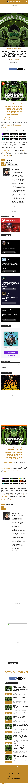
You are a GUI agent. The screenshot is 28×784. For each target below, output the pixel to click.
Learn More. (16, 781)
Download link (8, 162)
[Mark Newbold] (10, 59)
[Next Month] (19, 364)
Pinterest (24, 125)
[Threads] (16, 206)
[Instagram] (14, 206)
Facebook (13, 125)
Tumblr (4, 127)
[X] (15, 773)
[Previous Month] (18, 364)
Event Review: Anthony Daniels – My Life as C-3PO (10, 673)
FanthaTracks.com (5, 119)
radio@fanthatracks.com (7, 124)
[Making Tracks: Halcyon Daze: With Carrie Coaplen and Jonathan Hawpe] (8, 737)
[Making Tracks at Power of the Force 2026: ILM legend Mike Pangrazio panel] (8, 707)
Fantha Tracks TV (8, 150)
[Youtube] (19, 773)
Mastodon (3, 783)
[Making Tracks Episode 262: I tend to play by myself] (8, 718)
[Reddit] (13, 770)
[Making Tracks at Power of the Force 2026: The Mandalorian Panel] (8, 748)
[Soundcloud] (20, 770)
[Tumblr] (9, 773)
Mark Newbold (15, 59)
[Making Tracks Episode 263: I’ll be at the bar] (8, 699)
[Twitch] (12, 773)
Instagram (18, 125)
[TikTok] (23, 770)
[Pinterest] (10, 770)
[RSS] (17, 770)
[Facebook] (12, 206)
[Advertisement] (14, 8)
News (19, 48)
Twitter (8, 125)
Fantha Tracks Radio (12, 48)
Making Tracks (9, 160)
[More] (24, 69)
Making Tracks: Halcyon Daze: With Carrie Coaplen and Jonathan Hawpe (20, 736)
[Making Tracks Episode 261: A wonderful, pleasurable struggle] (8, 757)
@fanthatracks (22, 766)
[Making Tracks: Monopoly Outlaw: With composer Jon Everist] (8, 726)
